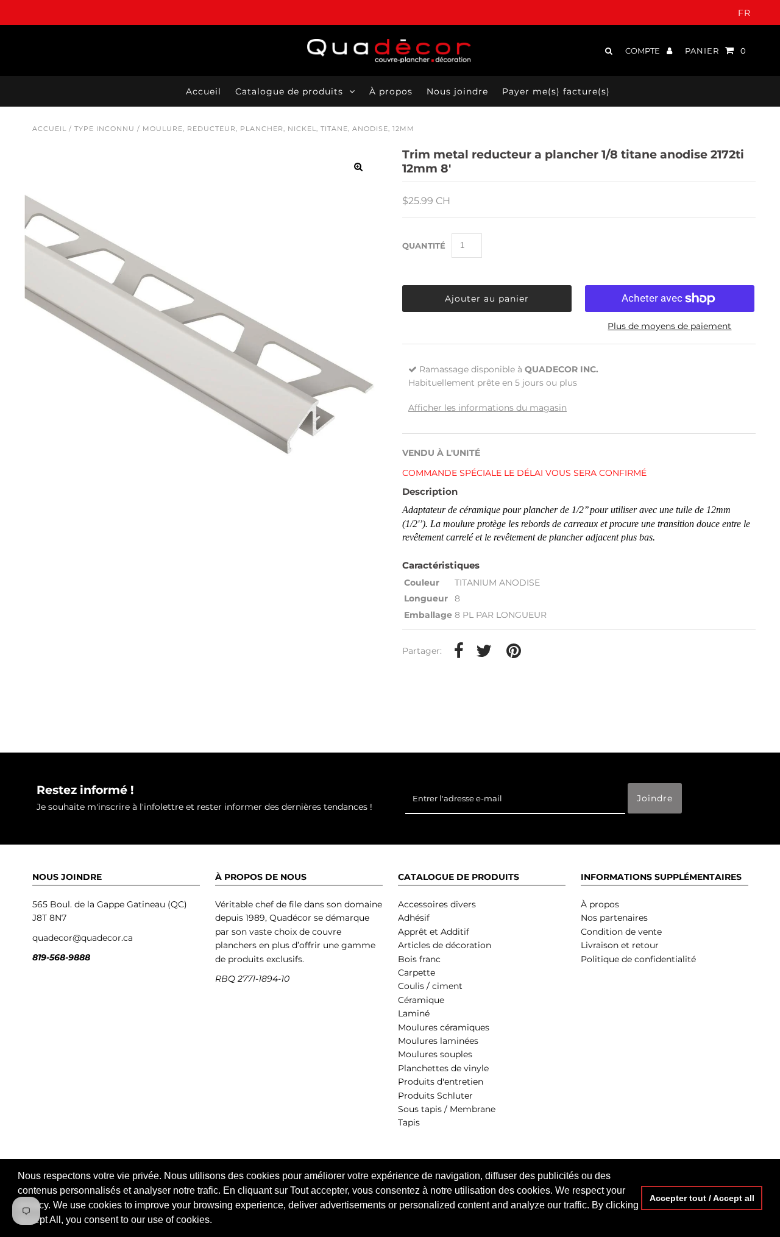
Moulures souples (435, 1054)
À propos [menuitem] (391, 91)
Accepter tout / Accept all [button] (702, 1198)
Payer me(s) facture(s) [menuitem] (556, 91)
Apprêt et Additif (433, 931)
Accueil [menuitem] (203, 91)
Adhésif (414, 917)
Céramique (421, 999)
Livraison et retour (620, 945)
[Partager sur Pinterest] (513, 651)
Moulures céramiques (443, 1027)
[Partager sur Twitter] (484, 651)
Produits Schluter (435, 1095)
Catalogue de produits (289, 91)
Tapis (409, 1122)
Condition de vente (621, 931)
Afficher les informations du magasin (487, 407)
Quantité (423, 245)
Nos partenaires (614, 917)
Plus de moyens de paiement (669, 326)
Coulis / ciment (430, 985)
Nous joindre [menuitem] (457, 91)
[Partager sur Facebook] (459, 651)
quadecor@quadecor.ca (82, 937)
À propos (600, 904)
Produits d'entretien (440, 1081)
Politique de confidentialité (638, 959)
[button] (216, 1221)
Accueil (49, 128)
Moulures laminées (438, 1040)
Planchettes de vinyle (443, 1068)
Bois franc (419, 959)
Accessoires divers (437, 904)
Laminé (414, 1013)
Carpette (416, 972)
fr (744, 12)
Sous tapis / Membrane (446, 1109)
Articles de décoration (444, 945)
